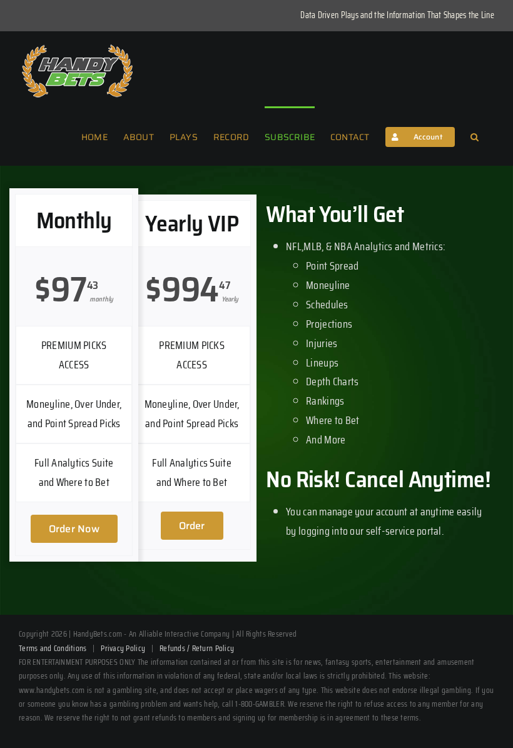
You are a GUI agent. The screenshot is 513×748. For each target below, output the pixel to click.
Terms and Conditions (52, 648)
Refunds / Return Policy (197, 648)
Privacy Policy (123, 648)
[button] (474, 135)
